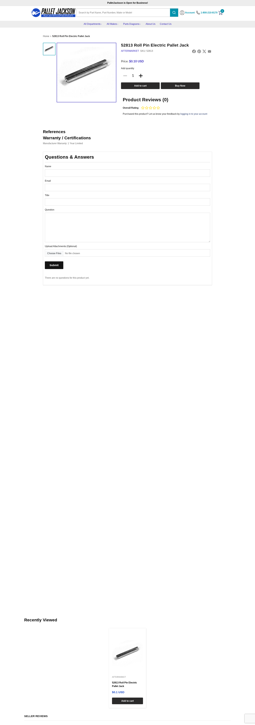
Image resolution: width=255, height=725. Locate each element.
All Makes (112, 24)
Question (49, 209)
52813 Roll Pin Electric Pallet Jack (71, 36)
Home (46, 36)
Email (48, 181)
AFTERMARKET (130, 51)
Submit (54, 265)
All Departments (92, 24)
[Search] (174, 13)
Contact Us (165, 24)
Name (48, 166)
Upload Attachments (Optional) (61, 246)
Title (47, 195)
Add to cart (140, 85)
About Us (150, 24)
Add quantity (127, 68)
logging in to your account (193, 114)
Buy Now (180, 85)
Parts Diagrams (131, 24)
